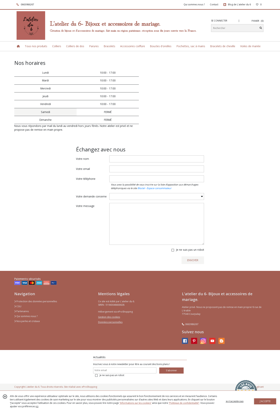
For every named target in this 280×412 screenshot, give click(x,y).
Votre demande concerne (91, 196)
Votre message (85, 206)
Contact (214, 4)
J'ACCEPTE (265, 401)
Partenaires (22, 311)
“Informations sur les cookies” (135, 403)
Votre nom (82, 159)
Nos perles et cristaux (28, 321)
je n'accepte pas (234, 401)
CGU (18, 306)
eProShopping (89, 386)
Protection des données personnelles (36, 301)
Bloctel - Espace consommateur (154, 188)
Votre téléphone (85, 179)
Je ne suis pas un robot (190, 249)
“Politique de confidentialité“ (184, 403)
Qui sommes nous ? (27, 316)
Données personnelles (110, 322)
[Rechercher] (260, 28)
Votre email (83, 169)
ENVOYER (192, 260)
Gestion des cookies (109, 317)
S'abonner (171, 370)
